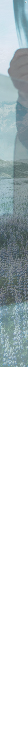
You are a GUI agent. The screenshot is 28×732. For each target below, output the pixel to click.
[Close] (26, 2)
